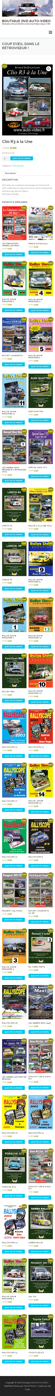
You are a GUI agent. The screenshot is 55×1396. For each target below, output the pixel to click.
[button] (48, 68)
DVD (14, 166)
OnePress (8, 1386)
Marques (20, 166)
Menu (50, 32)
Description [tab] (10, 173)
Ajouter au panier (22, 158)
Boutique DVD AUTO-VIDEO (26, 21)
